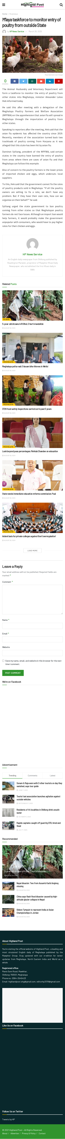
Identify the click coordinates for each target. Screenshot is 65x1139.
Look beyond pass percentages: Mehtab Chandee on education (30, 451)
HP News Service (17, 31)
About (4, 1133)
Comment (7, 581)
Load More (33, 551)
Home (4, 14)
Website (6, 647)
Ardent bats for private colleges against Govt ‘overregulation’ (29, 536)
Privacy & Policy (29, 1133)
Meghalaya (13, 14)
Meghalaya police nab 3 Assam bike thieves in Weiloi (25, 366)
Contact (42, 1133)
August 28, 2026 (9, 328)
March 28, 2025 (35, 31)
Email (5, 633)
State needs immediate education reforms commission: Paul (29, 493)
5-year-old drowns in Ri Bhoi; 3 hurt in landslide (22, 323)
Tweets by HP (8, 1119)
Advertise (15, 1133)
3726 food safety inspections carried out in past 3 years (27, 408)
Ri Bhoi (6, 319)
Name (6, 619)
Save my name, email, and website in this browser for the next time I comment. (33, 662)
